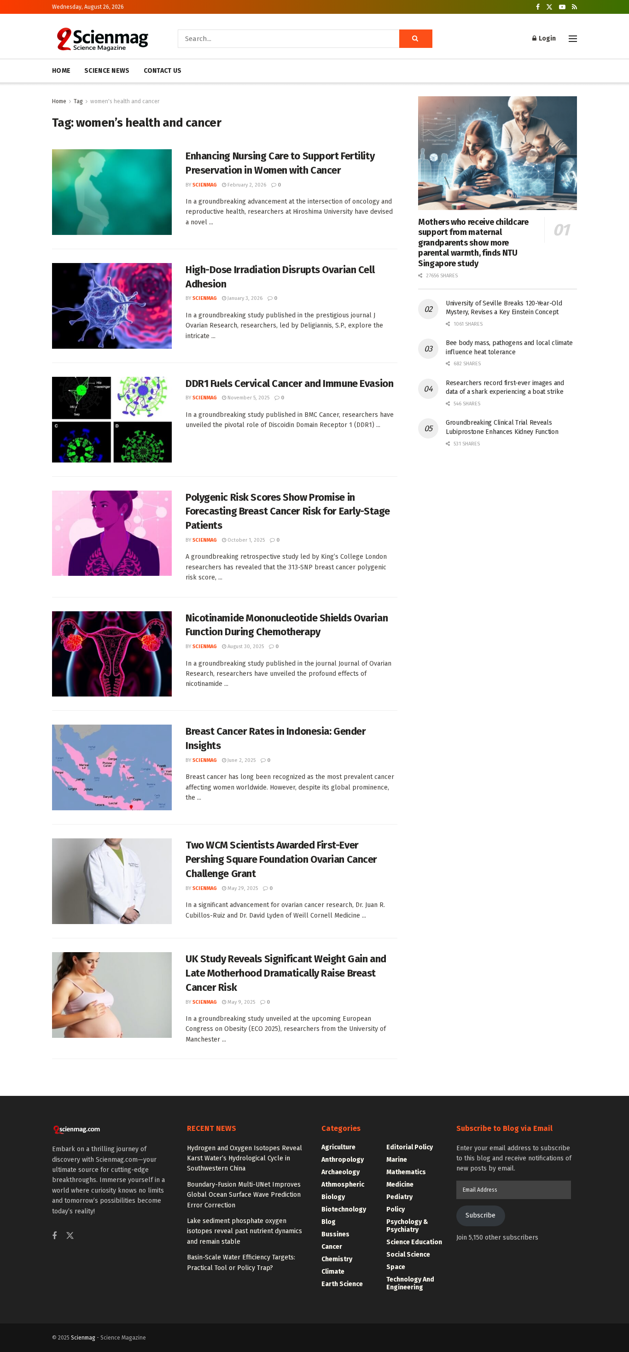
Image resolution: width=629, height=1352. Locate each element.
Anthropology (342, 1160)
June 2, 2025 (241, 760)
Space (395, 1267)
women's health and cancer (124, 101)
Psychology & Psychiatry (407, 1226)
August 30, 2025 (245, 647)
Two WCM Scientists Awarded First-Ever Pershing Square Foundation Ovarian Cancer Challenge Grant (281, 859)
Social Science (408, 1254)
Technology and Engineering (410, 1283)
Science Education (414, 1242)
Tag (78, 101)
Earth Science (342, 1284)
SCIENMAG (204, 185)
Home (59, 101)
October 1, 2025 (245, 540)
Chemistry (336, 1259)
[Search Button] (415, 38)
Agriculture (338, 1147)
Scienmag (83, 1337)
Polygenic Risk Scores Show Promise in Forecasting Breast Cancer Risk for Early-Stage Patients (288, 511)
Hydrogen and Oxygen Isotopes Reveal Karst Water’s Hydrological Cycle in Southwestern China (244, 1158)
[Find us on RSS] (574, 7)
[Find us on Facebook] (538, 7)
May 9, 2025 (240, 1002)
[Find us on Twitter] (549, 7)
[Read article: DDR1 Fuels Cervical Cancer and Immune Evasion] (112, 419)
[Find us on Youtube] (562, 7)
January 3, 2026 (244, 298)
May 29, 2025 (242, 888)
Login (546, 38)
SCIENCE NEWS (106, 71)
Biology (333, 1197)
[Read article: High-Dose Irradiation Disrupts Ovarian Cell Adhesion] (112, 306)
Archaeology (340, 1172)
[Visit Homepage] (102, 38)
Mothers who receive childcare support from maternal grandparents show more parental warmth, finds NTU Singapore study (473, 243)
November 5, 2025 (247, 398)
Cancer (331, 1247)
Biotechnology (343, 1209)
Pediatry (399, 1197)
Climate (332, 1272)
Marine (396, 1160)
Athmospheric (342, 1184)
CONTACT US (163, 71)
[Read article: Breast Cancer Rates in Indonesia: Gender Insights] (112, 767)
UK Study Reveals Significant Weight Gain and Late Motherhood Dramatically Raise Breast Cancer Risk (286, 973)
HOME (61, 71)
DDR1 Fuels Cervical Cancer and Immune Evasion (289, 383)
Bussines (335, 1234)
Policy (395, 1209)
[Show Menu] (573, 38)
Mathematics (406, 1172)
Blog (328, 1222)
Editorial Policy (409, 1147)
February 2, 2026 (246, 185)
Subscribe (480, 1215)
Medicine (400, 1184)
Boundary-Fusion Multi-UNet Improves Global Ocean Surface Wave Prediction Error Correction (244, 1195)
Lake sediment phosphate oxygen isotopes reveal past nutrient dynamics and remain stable (244, 1231)
